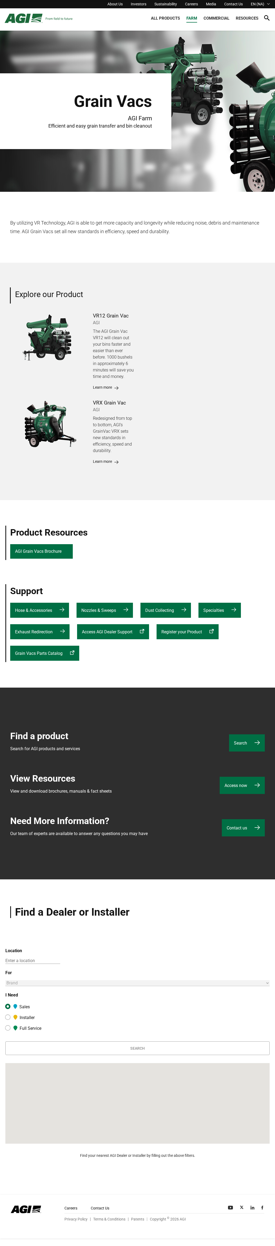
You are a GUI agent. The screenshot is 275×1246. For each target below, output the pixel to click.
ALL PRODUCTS (165, 18)
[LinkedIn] (253, 1207)
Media (211, 4)
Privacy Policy (76, 1219)
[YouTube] (231, 1207)
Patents (137, 1219)
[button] (267, 19)
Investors (138, 4)
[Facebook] (262, 1207)
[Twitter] (242, 1207)
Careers (191, 4)
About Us (115, 4)
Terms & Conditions (109, 1219)
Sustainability (165, 4)
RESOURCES (247, 18)
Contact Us (233, 4)
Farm (191, 18)
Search (137, 1048)
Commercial (216, 18)
